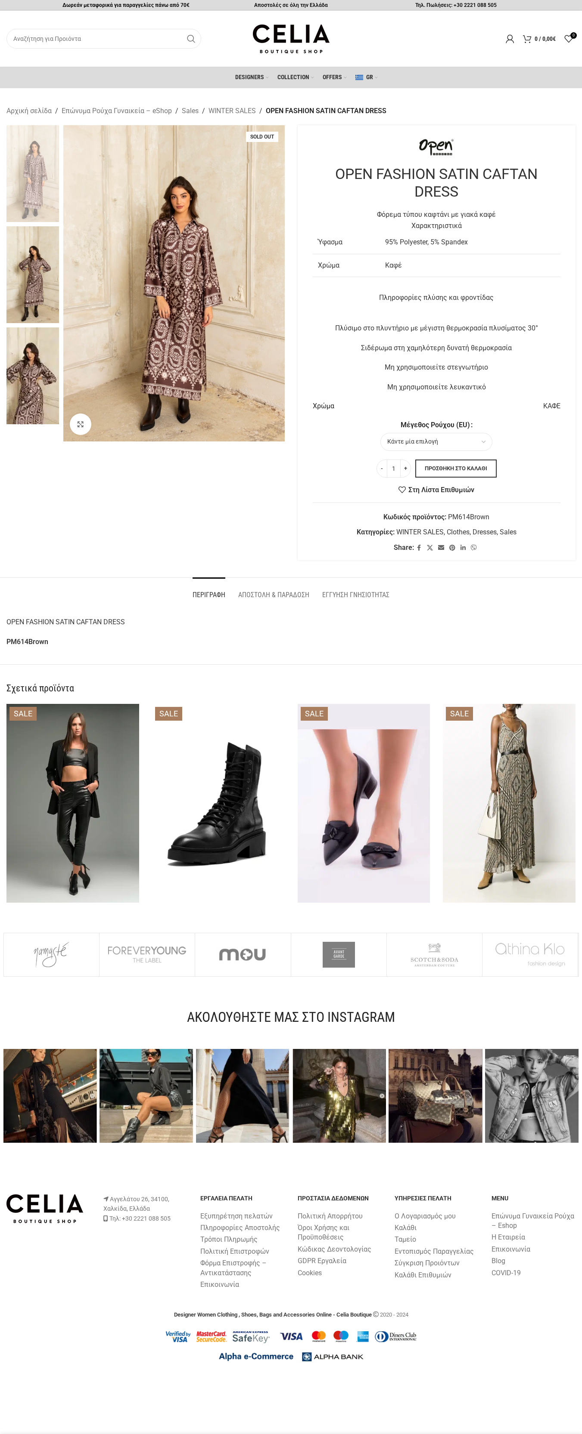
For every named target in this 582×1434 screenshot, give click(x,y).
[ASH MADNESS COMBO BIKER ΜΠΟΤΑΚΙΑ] (218, 803)
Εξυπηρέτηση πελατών (236, 1216)
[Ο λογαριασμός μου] (510, 38)
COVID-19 (506, 1273)
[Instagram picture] (50, 1096)
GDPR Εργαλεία (322, 1261)
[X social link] (430, 548)
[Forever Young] (147, 954)
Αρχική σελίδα (29, 111)
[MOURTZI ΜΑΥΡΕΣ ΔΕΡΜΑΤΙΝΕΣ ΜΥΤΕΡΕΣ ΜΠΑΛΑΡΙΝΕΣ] (364, 803)
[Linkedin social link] (463, 548)
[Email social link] (441, 548)
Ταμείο (405, 1239)
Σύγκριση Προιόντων (427, 1263)
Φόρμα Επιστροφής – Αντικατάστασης (233, 1268)
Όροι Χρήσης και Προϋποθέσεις (323, 1232)
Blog (498, 1261)
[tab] (209, 590)
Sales (190, 111)
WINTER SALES (232, 111)
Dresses (485, 532)
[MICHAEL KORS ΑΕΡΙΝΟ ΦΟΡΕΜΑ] (509, 803)
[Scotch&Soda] (434, 954)
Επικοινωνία (219, 1284)
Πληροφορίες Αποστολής (240, 1228)
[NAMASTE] (51, 954)
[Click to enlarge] (80, 424)
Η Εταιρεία (508, 1237)
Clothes (458, 532)
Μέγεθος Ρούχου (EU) (435, 425)
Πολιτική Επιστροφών (234, 1251)
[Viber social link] (473, 548)
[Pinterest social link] (452, 548)
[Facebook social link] (419, 548)
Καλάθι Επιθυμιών (423, 1275)
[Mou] (242, 954)
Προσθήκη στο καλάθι (456, 468)
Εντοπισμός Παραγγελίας (434, 1251)
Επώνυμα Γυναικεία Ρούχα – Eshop (533, 1221)
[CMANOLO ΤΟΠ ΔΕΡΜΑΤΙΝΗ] (72, 803)
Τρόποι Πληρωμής (229, 1239)
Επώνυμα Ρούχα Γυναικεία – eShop (117, 111)
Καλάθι (406, 1228)
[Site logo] (291, 38)
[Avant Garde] (338, 954)
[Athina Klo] (530, 954)
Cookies (310, 1273)
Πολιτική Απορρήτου (330, 1216)
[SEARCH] (191, 39)
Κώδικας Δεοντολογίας (334, 1249)
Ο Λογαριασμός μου (425, 1216)
